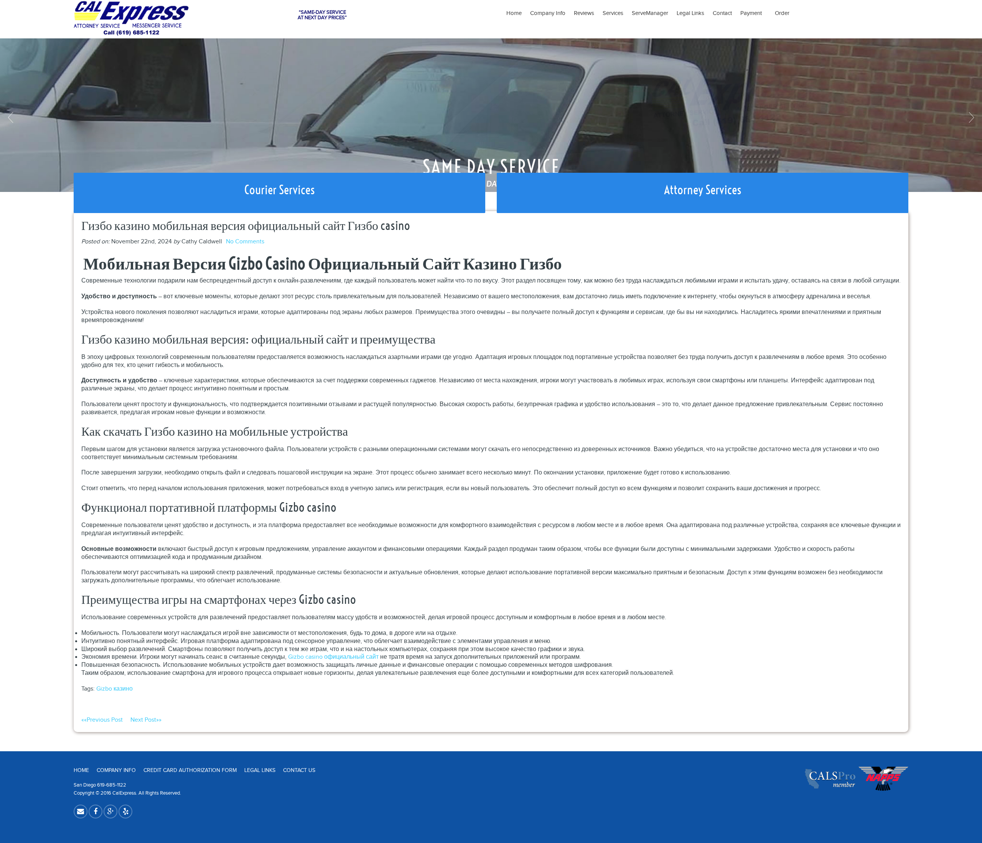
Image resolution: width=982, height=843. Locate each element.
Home (514, 13)
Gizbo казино (114, 689)
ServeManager (650, 13)
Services (613, 13)
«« (102, 720)
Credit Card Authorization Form (190, 770)
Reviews (584, 13)
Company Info (547, 13)
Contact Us (299, 770)
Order (782, 13)
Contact (722, 13)
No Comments (245, 241)
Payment (753, 13)
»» (145, 720)
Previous (11, 117)
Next (970, 117)
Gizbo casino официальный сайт (333, 657)
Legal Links (690, 13)
